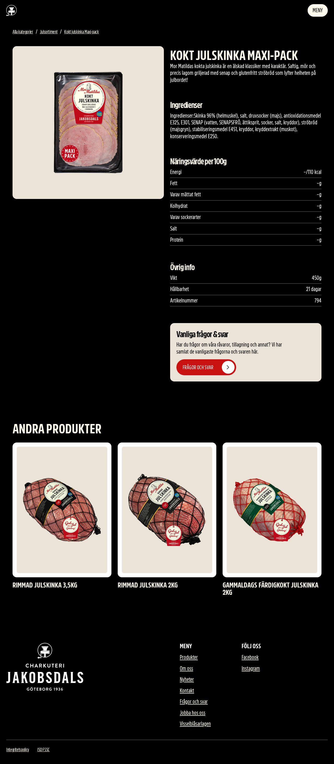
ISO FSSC (43, 749)
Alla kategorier (23, 31)
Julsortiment (49, 31)
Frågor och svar (194, 702)
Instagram (251, 668)
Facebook (250, 657)
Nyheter (187, 679)
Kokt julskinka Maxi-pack (81, 31)
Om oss (186, 668)
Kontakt (187, 691)
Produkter (189, 657)
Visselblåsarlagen (195, 724)
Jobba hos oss (192, 713)
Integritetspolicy (17, 749)
